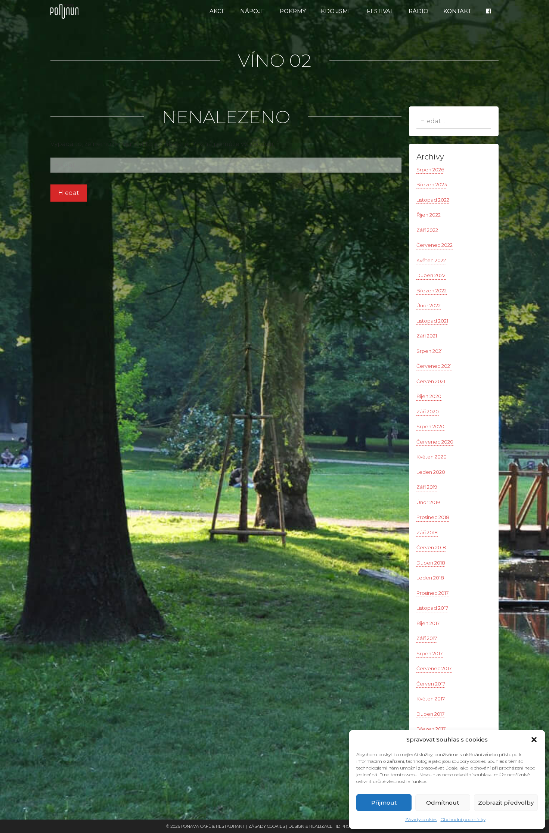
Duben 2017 (430, 714)
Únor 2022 (428, 305)
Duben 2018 (430, 563)
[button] (534, 739)
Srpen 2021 (429, 351)
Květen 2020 (431, 457)
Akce (217, 11)
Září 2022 (427, 230)
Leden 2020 (430, 472)
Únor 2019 (428, 502)
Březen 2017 (431, 729)
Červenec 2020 (434, 442)
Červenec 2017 (434, 668)
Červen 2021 (430, 381)
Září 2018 (427, 532)
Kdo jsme (336, 11)
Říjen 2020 (428, 396)
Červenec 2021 (434, 366)
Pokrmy (293, 11)
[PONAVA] (66, 11)
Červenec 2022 (434, 245)
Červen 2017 (430, 684)
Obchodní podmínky (463, 819)
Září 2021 (426, 336)
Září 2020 (427, 411)
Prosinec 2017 (432, 593)
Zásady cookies (421, 819)
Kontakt (457, 11)
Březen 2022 (431, 290)
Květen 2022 (431, 260)
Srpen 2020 (430, 426)
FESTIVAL (380, 11)
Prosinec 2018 (432, 517)
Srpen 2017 (429, 653)
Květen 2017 (430, 699)
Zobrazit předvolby (506, 802)
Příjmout (384, 802)
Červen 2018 (431, 547)
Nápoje (252, 11)
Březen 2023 (431, 184)
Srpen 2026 (430, 169)
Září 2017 (426, 638)
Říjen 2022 (428, 215)
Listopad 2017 (432, 608)
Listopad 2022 (432, 200)
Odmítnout (442, 802)
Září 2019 (426, 487)
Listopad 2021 (432, 321)
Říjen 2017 (428, 623)
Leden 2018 (430, 578)
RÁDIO (418, 11)
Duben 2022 (431, 275)
